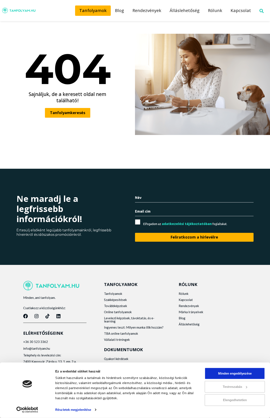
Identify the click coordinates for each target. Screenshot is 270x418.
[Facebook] (25, 316)
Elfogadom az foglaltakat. (185, 223)
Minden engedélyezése (235, 373)
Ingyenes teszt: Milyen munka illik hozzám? (133, 327)
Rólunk (215, 10)
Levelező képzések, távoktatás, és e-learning (129, 319)
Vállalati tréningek (117, 339)
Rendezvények (146, 10)
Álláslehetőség (185, 10)
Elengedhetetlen (235, 400)
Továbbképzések (115, 306)
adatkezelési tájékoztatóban (187, 224)
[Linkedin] (58, 316)
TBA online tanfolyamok (121, 333)
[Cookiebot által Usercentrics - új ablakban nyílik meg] (27, 410)
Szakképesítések (115, 300)
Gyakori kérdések (116, 359)
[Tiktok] (47, 316)
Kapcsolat (241, 10)
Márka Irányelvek (191, 312)
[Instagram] (36, 316)
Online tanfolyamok (118, 312)
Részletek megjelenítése (73, 409)
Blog (119, 10)
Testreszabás (232, 386)
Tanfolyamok (93, 10)
